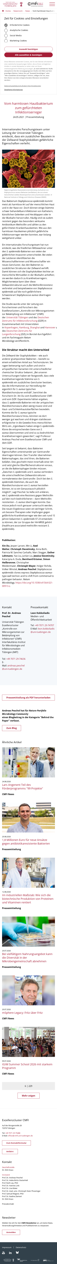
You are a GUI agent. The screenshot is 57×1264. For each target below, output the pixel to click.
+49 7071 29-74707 (44, 625)
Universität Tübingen (17, 317)
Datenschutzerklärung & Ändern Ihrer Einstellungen (22, 86)
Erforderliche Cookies (19, 25)
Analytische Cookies (18, 30)
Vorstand (6, 1175)
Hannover (50, 327)
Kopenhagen (11, 327)
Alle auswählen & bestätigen (28, 55)
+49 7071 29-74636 (15, 658)
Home (8, 11)
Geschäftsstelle (8, 1167)
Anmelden (11, 1232)
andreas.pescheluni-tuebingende (13, 667)
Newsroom (18, 11)
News (27, 11)
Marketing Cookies (18, 40)
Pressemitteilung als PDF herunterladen (28, 697)
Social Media (15, 35)
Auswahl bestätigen (28, 49)
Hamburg (24, 327)
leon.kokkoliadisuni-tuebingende (43, 630)
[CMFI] (28, 4)
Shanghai (35, 327)
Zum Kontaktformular (16, 1143)
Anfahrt (10, 1151)
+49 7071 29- (10, 1133)
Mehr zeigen (28, 1095)
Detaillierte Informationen (13, 90)
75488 (17, 1133)
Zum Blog (11, 728)
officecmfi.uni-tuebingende (20, 1135)
